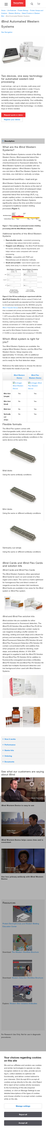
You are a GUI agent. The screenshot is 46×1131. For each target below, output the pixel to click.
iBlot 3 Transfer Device (10, 308)
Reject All (23, 1114)
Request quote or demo (13, 115)
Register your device (12, 119)
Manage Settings (23, 1106)
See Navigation (6, 32)
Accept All (23, 1123)
